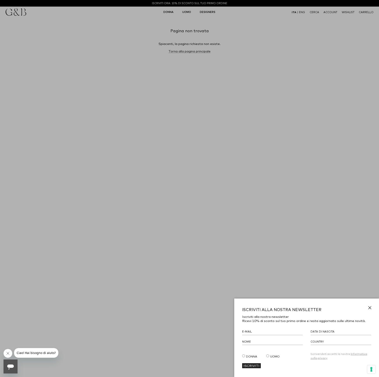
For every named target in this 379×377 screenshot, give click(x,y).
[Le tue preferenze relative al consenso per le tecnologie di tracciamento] (371, 369)
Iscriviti (251, 365)
